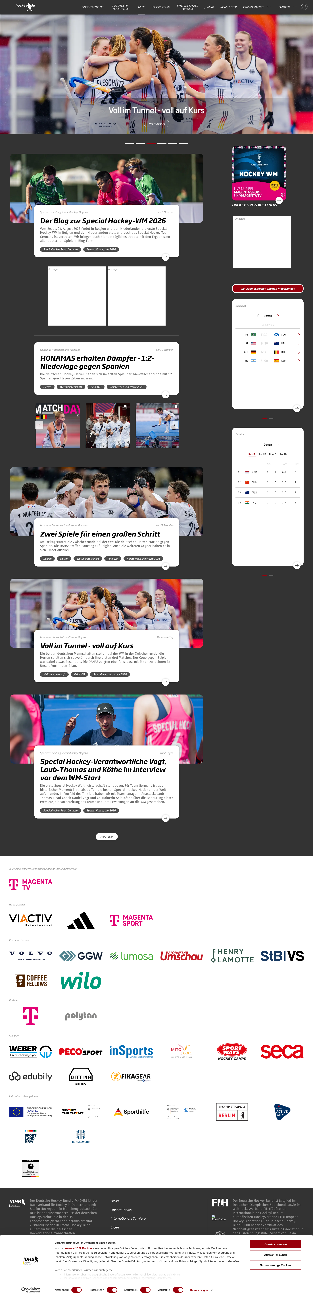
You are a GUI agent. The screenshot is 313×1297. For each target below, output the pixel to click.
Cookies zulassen (275, 1244)
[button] (58, 436)
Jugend (209, 7)
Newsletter (228, 7)
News (141, 7)
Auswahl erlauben (275, 1254)
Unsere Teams (161, 7)
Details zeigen (199, 1289)
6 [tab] (181, 144)
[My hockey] (304, 7)
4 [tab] (159, 144)
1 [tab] (126, 144)
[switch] (112, 1290)
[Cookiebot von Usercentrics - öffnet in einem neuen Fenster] (31, 1290)
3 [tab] (148, 144)
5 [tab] (170, 144)
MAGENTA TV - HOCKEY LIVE (120, 7)
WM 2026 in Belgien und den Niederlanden (156, 123)
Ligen (114, 1227)
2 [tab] (137, 144)
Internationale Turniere (187, 7)
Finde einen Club (92, 7)
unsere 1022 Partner (78, 1248)
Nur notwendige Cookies (275, 1265)
